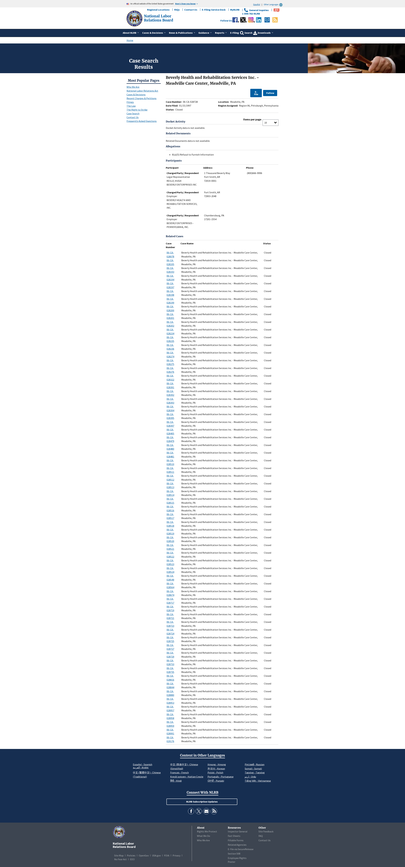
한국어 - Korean (216, 768)
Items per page (252, 119)
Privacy (176, 855)
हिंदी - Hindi (176, 780)
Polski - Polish (215, 772)
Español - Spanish (142, 764)
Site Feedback (266, 831)
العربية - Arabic (141, 767)
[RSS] (214, 811)
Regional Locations (158, 10)
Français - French (179, 772)
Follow (270, 93)
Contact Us (190, 10)
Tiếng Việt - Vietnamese (258, 780)
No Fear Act (120, 859)
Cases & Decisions (136, 94)
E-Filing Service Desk (214, 10)
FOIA (166, 855)
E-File (256, 93)
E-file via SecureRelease (240, 849)
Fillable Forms (235, 840)
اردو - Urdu (250, 776)
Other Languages (271, 4)
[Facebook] (191, 811)
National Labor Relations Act (142, 90)
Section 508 (234, 853)
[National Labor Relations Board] (135, 18)
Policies (131, 855)
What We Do (203, 835)
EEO (132, 859)
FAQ (261, 835)
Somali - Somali (253, 768)
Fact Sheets (234, 835)
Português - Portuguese (221, 776)
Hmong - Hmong (217, 764)
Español (256, 4)
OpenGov (144, 855)
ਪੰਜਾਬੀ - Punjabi (216, 780)
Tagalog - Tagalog (255, 772)
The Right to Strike (137, 109)
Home (130, 40)
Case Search (133, 113)
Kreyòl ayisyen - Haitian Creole (186, 776)
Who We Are (133, 87)
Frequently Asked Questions (142, 121)
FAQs (177, 10)
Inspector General (237, 831)
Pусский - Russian (254, 764)
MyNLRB (235, 10)
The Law (131, 105)
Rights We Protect (207, 831)
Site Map (119, 855)
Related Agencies (237, 844)
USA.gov (156, 855)
